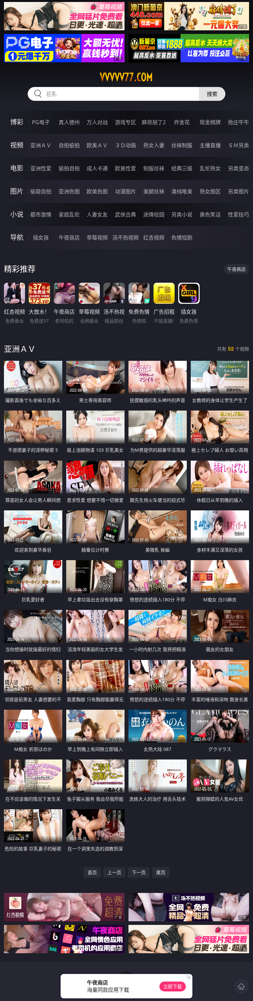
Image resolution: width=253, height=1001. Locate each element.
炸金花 (182, 122)
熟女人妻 (153, 145)
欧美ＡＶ (97, 145)
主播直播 (210, 145)
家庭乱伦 (69, 214)
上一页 (114, 872)
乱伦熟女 (210, 168)
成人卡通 (97, 168)
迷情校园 (153, 214)
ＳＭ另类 (238, 145)
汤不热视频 (125, 237)
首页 (92, 872)
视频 (16, 145)
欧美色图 (97, 191)
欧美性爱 (125, 168)
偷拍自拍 (69, 168)
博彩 (16, 122)
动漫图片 (125, 191)
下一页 (139, 872)
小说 (16, 214)
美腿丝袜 (153, 191)
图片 (16, 191)
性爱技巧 (238, 214)
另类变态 (238, 168)
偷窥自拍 (40, 191)
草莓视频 (97, 237)
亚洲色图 (69, 191)
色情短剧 (181, 237)
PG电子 (41, 122)
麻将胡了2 (154, 122)
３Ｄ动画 (125, 145)
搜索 (212, 94)
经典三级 (181, 168)
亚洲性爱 (40, 168)
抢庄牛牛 (238, 122)
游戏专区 (125, 122)
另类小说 (181, 214)
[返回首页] (241, 986)
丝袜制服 (181, 145)
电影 (16, 168)
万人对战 (97, 122)
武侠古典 (125, 214)
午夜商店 (69, 237)
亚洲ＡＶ (40, 145)
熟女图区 (210, 191)
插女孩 (41, 237)
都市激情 (40, 214)
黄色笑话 (210, 214)
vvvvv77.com (126, 77)
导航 (16, 237)
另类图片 (238, 191)
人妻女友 (97, 214)
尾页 (160, 872)
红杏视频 (153, 237)
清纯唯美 (181, 191)
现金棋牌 (210, 122)
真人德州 (69, 122)
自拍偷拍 (69, 145)
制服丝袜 (153, 168)
